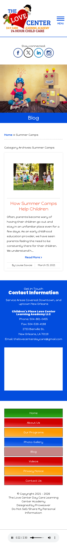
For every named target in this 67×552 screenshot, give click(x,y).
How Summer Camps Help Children (33, 206)
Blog (34, 451)
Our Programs (34, 432)
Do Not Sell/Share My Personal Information (33, 510)
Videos (33, 461)
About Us (33, 422)
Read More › (33, 257)
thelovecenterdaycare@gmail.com (38, 339)
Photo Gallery (33, 442)
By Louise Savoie (22, 265)
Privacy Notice (34, 471)
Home (8, 134)
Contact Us (34, 480)
